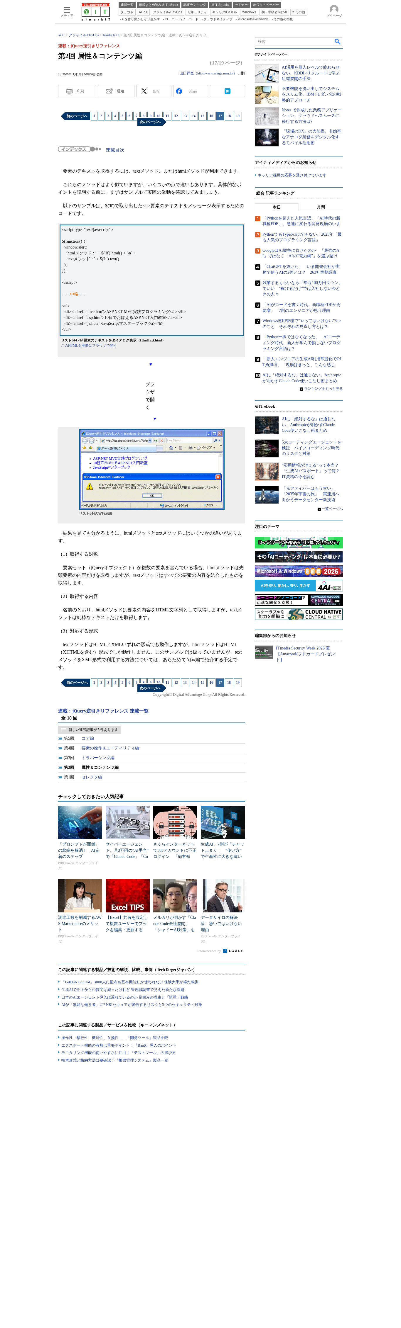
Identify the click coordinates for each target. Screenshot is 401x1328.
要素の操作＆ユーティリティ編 (110, 748)
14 (194, 116)
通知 (120, 91)
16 (211, 116)
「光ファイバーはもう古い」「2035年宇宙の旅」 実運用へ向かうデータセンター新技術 (310, 494)
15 (202, 116)
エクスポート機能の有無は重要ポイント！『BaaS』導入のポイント (118, 1045)
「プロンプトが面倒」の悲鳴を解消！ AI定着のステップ (79, 850)
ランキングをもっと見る (323, 389)
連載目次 (115, 149)
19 (238, 116)
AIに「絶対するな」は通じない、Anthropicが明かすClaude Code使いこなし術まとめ (309, 425)
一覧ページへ (332, 509)
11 (167, 116)
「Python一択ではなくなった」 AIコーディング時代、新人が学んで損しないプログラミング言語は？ (301, 343)
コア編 (88, 738)
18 (229, 116)
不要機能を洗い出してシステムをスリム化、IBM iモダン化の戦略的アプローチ (311, 94)
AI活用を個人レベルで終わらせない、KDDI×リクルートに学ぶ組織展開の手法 (311, 73)
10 (158, 116)
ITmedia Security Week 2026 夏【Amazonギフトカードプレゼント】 (305, 654)
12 (176, 116)
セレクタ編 (92, 777)
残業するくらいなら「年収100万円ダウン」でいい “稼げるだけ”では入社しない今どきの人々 (302, 288)
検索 (337, 41)
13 (185, 116)
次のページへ (150, 122)
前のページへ (77, 116)
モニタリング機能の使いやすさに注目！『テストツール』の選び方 (118, 1052)
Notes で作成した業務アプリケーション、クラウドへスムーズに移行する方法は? (312, 116)
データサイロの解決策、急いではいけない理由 (221, 923)
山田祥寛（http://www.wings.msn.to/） (208, 73)
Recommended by (209, 951)
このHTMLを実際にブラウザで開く (89, 346)
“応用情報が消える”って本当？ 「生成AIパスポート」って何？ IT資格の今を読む (313, 471)
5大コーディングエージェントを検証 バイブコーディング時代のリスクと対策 (311, 448)
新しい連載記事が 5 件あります (93, 730)
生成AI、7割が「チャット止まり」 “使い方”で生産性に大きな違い (222, 850)
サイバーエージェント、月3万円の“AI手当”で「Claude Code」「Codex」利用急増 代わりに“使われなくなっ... (127, 856)
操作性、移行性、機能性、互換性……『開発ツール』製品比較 (114, 1037)
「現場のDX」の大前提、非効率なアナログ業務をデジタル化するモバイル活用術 (311, 137)
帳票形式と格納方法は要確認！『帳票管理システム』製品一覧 (114, 1060)
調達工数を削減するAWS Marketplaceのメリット (80, 923)
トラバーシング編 (98, 758)
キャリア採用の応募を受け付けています (292, 175)
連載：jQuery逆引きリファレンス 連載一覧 (103, 710)
